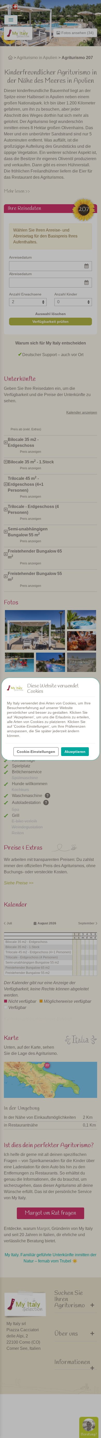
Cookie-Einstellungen (36, 752)
